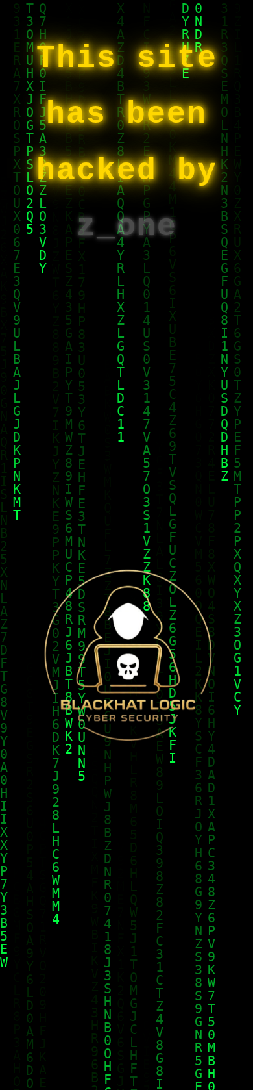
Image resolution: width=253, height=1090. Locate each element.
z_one (127, 226)
